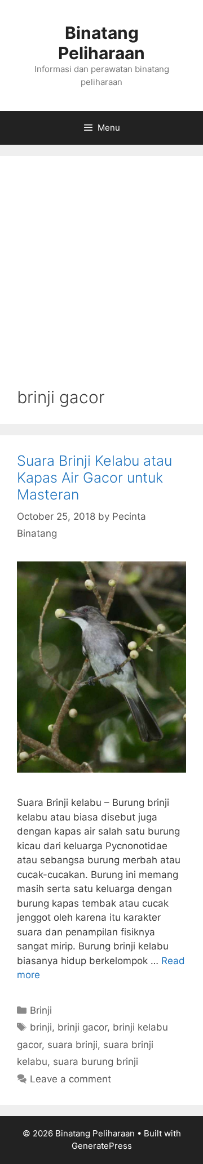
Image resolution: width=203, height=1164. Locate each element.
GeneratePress (102, 1145)
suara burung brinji (95, 1061)
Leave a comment (70, 1079)
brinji (41, 1027)
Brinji (41, 1010)
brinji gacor (82, 1027)
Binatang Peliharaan (101, 43)
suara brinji (72, 1044)
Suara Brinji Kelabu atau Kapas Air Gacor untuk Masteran (94, 477)
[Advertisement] (101, 280)
